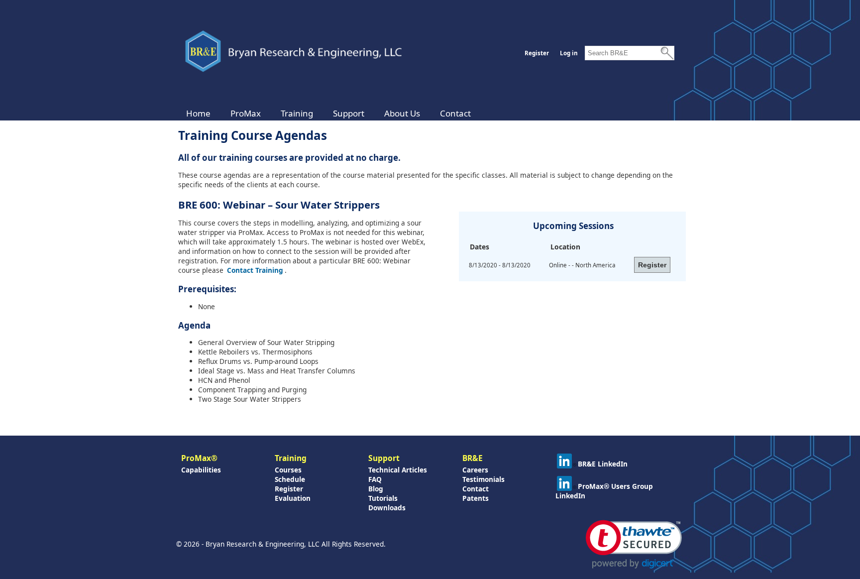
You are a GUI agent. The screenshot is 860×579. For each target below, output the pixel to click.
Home (198, 113)
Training (297, 113)
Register (537, 53)
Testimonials (483, 479)
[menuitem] (198, 113)
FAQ (375, 479)
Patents (475, 498)
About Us (402, 113)
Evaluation (293, 498)
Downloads (387, 507)
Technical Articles (397, 469)
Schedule (290, 479)
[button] (634, 544)
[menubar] (328, 113)
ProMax (245, 113)
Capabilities (201, 469)
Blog (375, 488)
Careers (475, 469)
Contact (455, 113)
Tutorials (383, 498)
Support (348, 113)
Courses (288, 469)
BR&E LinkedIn (603, 463)
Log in (569, 53)
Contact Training (255, 270)
